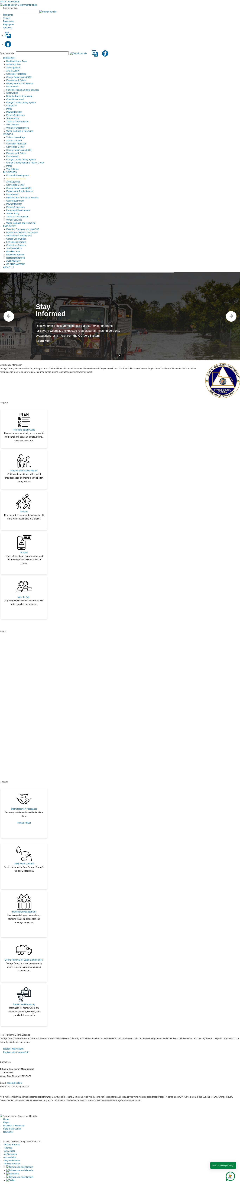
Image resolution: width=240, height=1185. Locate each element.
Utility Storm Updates (24, 863)
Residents (8, 15)
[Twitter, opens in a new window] (10, 1180)
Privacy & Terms (12, 1144)
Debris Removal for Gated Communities (24, 960)
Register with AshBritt (13, 1049)
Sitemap (8, 1148)
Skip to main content (9, 1)
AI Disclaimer (10, 1154)
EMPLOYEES (9, 226)
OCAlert (24, 552)
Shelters (24, 511)
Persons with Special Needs (24, 470)
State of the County (12, 1129)
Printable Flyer (24, 823)
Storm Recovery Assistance (24, 809)
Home (6, 1119)
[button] (48, 11)
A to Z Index (9, 1151)
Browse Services (12, 1163)
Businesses (8, 21)
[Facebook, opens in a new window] (12, 1173)
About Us (7, 27)
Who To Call (24, 597)
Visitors (6, 18)
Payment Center (12, 1160)
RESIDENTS (9, 58)
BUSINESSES (10, 172)
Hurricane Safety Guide (24, 430)
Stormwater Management (24, 912)
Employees (8, 24)
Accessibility (10, 1157)
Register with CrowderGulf (15, 1052)
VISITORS (8, 134)
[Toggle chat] (229, 1175)
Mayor (6, 1122)
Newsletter (8, 1132)
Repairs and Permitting (24, 1004)
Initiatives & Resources (14, 1125)
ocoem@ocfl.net (14, 1083)
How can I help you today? (223, 1165)
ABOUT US (8, 267)
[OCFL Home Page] (18, 5)
